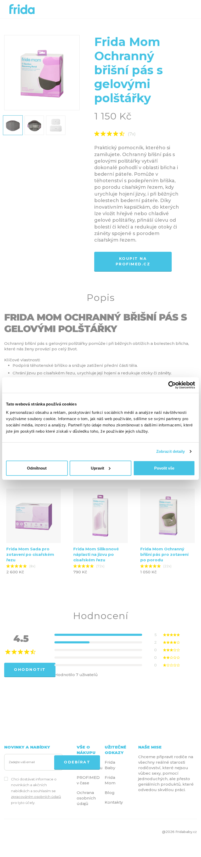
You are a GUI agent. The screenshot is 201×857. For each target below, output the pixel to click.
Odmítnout (37, 468)
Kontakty (114, 802)
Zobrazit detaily (170, 451)
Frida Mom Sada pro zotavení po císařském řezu (30, 554)
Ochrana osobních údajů (86, 798)
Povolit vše (164, 468)
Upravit (97, 468)
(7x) (132, 134)
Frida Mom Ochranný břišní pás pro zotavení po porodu (164, 554)
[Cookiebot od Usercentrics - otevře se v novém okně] (172, 385)
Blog (110, 792)
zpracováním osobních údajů (36, 797)
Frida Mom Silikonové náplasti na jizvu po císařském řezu (96, 554)
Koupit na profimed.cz (133, 261)
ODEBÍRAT (77, 762)
